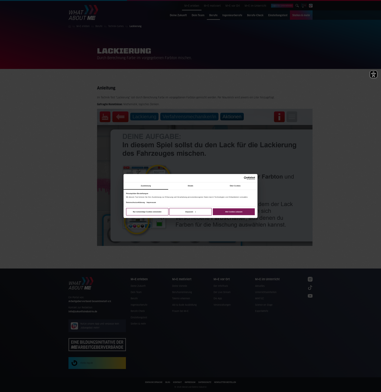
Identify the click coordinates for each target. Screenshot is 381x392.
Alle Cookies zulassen (233, 212)
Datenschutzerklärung (135, 202)
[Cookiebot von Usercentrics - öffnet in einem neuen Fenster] (242, 178)
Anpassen (189, 212)
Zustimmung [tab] (146, 186)
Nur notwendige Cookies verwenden (147, 212)
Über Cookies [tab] (235, 186)
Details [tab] (190, 186)
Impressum (151, 202)
